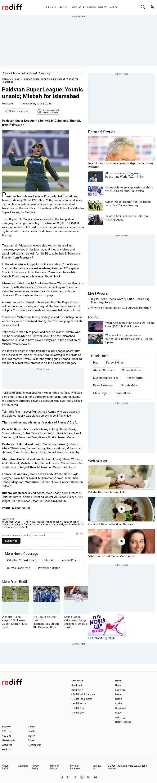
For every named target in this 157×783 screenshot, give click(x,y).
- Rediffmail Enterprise (83, 694)
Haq (95, 362)
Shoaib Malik (129, 385)
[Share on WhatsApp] (61, 777)
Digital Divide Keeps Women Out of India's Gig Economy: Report (120, 300)
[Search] (143, 7)
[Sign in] (152, 7)
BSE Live (6, 731)
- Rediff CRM (77, 708)
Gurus (100, 7)
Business (120, 689)
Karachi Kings (114, 362)
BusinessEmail (89, 7)
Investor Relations (75, 767)
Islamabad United (49, 568)
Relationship (34, 745)
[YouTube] (88, 777)
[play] (121, 477)
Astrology (120, 717)
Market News (9, 740)
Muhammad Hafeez (106, 378)
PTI (12, 103)
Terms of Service (54, 767)
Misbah (49, 560)
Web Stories (97, 461)
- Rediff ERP (77, 712)
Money (74, 7)
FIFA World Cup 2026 (101, 638)
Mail (54, 7)
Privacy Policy (36, 767)
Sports (118, 699)
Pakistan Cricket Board (21, 560)
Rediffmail (76, 685)
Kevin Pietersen (103, 385)
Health (31, 731)
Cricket (15, 79)
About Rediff (5, 767)
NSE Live (6, 736)
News (61, 7)
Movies (119, 694)
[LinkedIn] (95, 777)
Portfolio (6, 749)
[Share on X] (68, 777)
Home (48, 7)
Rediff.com (122, 765)
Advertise (23, 765)
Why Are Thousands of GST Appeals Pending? (121, 307)
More (112, 7)
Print (81, 533)
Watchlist (7, 745)
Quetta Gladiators (18, 568)
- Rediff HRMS (78, 703)
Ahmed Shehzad (103, 370)
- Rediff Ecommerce (81, 699)
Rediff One (77, 689)
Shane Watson (131, 370)
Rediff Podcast (123, 722)
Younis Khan (70, 560)
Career (31, 740)
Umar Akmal (123, 393)
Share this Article (18, 111)
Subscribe (11, 540)
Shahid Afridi (135, 378)
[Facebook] (75, 777)
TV (105, 7)
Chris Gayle (100, 393)
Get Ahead (120, 708)
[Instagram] (81, 777)
